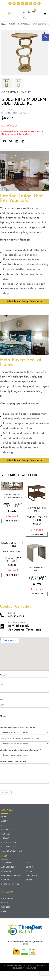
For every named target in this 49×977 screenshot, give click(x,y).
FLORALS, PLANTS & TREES (10, 885)
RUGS (28, 863)
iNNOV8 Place (30, 968)
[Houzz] (34, 3)
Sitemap (5, 838)
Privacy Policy (8, 843)
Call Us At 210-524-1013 (11, 851)
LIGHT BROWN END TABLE (37, 509)
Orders (5, 903)
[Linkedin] (18, 3)
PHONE (11, 613)
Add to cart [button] (12, 521)
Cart (3, 911)
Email (3, 705)
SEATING (30, 867)
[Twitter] (22, 3)
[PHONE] (2, 615)
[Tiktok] (39, 3)
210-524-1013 (16, 616)
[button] (45, 37)
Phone (3, 716)
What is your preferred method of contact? (20, 750)
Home (3, 24)
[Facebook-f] (10, 3)
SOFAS (29, 871)
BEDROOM (6, 871)
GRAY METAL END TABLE (37, 569)
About (4, 821)
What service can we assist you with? (18, 727)
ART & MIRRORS (8, 867)
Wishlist (5, 907)
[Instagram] (14, 3)
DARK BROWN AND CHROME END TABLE (12, 496)
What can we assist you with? (14, 761)
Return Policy (8, 847)
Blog (3, 825)
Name (3, 675)
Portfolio (6, 830)
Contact (5, 834)
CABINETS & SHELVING (11, 876)
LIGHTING (5, 880)
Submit (6, 792)
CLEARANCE (31, 876)
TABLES (12, 24)
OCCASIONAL (24, 24)
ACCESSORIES (7, 863)
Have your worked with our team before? (19, 739)
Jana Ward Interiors (16, 623)
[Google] (26, 3)
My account (7, 898)
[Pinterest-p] (30, 3)
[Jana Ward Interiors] (2, 626)
